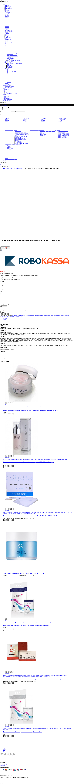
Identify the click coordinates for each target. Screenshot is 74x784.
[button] (4, 313)
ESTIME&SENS (8, 25)
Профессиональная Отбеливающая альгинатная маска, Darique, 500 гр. (22, 732)
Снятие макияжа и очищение (12, 56)
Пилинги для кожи (10, 58)
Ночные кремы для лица (57, 406)
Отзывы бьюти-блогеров (9, 86)
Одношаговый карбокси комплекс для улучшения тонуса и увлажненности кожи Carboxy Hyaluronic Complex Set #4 (34, 679)
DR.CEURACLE (61, 121)
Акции (4, 88)
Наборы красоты (10, 47)
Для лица (6, 46)
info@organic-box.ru (3, 765)
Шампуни (9, 65)
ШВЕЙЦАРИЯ (10, 81)
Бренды (4, 4)
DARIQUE (7, 18)
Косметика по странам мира (21, 569)
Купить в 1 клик (3, 306)
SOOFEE (6, 41)
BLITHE (6, 9)
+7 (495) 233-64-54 (3, 764)
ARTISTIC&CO (7, 7)
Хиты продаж (7, 84)
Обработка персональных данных (11, 93)
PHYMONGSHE (8, 39)
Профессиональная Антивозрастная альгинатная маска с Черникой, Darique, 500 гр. (26, 625)
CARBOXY (7, 13)
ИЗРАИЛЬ (9, 147)
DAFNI (6, 17)
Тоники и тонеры (10, 59)
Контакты (4, 90)
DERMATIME (7, 19)
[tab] (38, 318)
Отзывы (6, 92)
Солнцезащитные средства (12, 55)
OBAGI (6, 36)
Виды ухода (7, 68)
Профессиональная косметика (12, 69)
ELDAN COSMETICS (26, 122)
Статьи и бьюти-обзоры (7, 85)
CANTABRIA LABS (8, 12)
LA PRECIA (7, 33)
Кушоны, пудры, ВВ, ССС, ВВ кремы (13, 60)
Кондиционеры (10, 66)
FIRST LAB (7, 28)
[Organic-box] (4, 2)
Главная (2, 168)
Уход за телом (9, 67)
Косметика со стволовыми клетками (17, 168)
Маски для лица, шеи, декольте (20, 132)
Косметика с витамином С (12, 75)
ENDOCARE (43, 122)
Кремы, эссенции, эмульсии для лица (21, 133)
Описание (5, 318)
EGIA (6, 122)
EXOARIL (7, 26)
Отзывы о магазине (6, 759)
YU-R (6, 43)
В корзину (2, 312)
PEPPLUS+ (7, 38)
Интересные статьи (8, 87)
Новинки (6, 83)
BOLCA (6, 11)
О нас (4, 91)
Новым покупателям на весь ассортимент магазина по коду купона (14, 104)
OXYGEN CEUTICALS (9, 37)
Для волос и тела (8, 62)
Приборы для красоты (9, 61)
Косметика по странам (9, 144)
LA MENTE (7, 32)
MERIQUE (7, 34)
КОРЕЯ (8, 145)
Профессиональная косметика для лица (14, 316)
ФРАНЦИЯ (9, 82)
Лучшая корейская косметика (20, 512)
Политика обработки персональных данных (10, 760)
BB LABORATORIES (8, 8)
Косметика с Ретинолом (11, 74)
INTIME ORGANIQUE (9, 31)
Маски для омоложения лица (59, 315)
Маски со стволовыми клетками (18, 315)
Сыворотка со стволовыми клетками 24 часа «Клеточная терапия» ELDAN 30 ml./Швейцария (28, 462)
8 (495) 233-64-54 (5, 105)
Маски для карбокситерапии (8, 512)
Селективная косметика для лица (17, 407)
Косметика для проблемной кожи (13, 73)
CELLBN (6, 14)
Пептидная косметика (11, 70)
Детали (4, 319)
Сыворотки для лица (62, 459)
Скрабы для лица (10, 57)
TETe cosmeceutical (8, 42)
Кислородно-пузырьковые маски (28, 513)
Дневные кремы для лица (8, 406)
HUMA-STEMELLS (8, 30)
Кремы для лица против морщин (33, 406)
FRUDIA (6, 29)
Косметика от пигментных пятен (13, 72)
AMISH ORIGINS (8, 6)
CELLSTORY (7, 15)
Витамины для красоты (9, 45)
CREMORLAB (7, 16)
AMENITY (7, 5)
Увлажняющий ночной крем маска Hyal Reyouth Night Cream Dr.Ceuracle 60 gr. (24, 573)
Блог (3, 751)
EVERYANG (7, 27)
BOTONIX (7, 10)
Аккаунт (4, 94)
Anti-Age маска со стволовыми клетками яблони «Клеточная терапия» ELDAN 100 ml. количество (19, 310)
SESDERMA (7, 40)
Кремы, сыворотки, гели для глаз (13, 53)
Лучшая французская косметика (9, 622)
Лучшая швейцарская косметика (46, 315)
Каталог (4, 44)
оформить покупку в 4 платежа (6, 297)
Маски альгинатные (19, 622)
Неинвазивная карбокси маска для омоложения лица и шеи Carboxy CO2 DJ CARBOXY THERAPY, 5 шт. (32, 515)
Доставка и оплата (6, 89)
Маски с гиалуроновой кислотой (9, 569)
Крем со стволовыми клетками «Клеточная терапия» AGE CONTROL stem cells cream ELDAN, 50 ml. (31, 410)
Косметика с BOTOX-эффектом (12, 71)
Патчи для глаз (10, 54)
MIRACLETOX (7, 35)
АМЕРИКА (9, 146)
